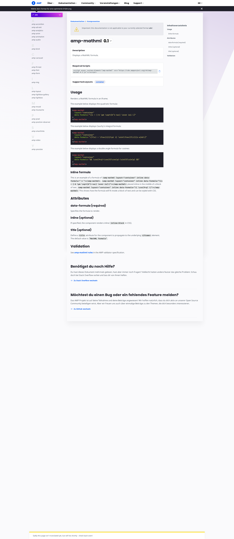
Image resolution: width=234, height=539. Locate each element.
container (100, 82)
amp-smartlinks (38, 131)
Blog (126, 3)
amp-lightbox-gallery (40, 94)
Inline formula (173, 34)
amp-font (35, 70)
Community (87, 3)
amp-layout (36, 91)
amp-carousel (37, 58)
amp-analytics (37, 30)
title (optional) (173, 51)
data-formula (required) (177, 42)
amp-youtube (37, 149)
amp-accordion (38, 24)
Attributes (171, 38)
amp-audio (36, 40)
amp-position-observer (41, 122)
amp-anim (36, 33)
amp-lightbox (37, 97)
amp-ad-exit (37, 27)
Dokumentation (66, 3)
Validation (171, 56)
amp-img (35, 82)
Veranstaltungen (109, 3)
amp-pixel (36, 119)
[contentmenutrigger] (183, 26)
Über (50, 3)
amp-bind (36, 49)
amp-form (36, 73)
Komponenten (93, 21)
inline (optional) (174, 47)
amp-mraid (36, 107)
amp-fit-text (36, 67)
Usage (169, 29)
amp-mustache (38, 110)
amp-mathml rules (83, 252)
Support (137, 3)
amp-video (36, 140)
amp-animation (38, 36)
